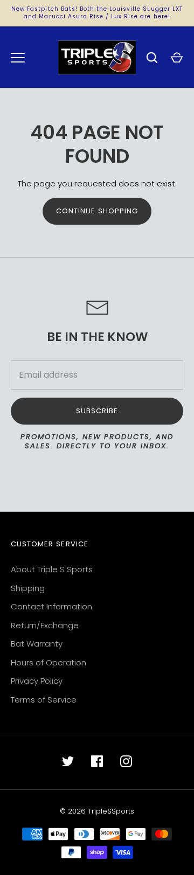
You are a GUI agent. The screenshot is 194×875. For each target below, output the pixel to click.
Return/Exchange (45, 625)
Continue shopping (97, 211)
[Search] (152, 58)
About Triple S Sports (52, 569)
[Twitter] (68, 761)
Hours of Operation (48, 662)
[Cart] (177, 58)
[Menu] (18, 58)
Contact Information (51, 606)
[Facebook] (97, 761)
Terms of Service (44, 699)
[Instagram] (126, 761)
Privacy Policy (37, 680)
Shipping (28, 588)
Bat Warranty (37, 643)
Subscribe (97, 411)
